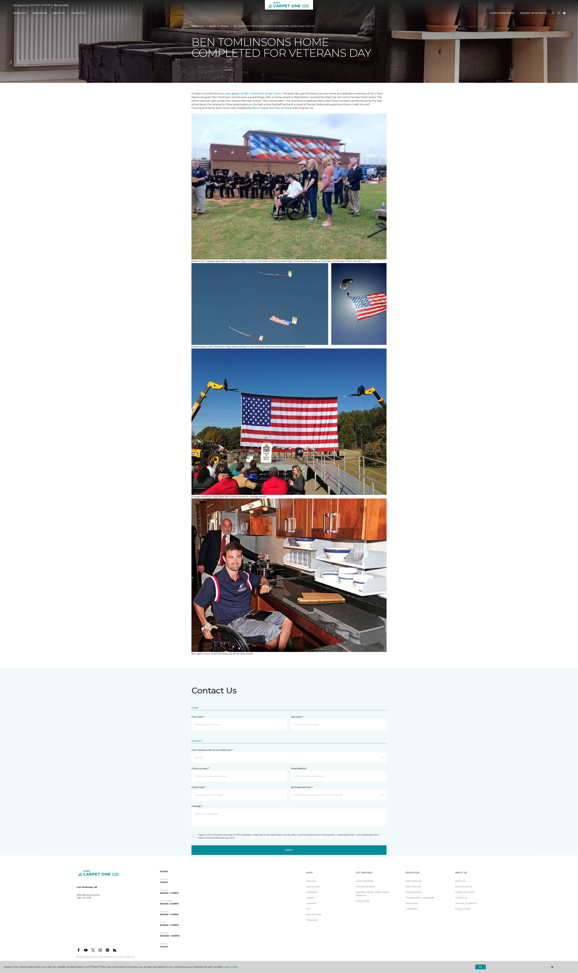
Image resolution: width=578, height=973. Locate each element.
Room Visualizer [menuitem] (364, 881)
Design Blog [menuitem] (362, 901)
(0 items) (564, 13)
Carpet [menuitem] (310, 897)
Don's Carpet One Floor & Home (272, 108)
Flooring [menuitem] (310, 881)
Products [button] (19, 13)
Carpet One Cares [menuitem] (465, 892)
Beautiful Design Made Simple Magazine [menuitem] (372, 894)
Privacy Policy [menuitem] (462, 908)
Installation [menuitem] (412, 908)
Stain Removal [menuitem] (413, 881)
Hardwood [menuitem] (311, 892)
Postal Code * (198, 787)
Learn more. (230, 966)
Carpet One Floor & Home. (99, 957)
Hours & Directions (501, 13)
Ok (480, 966)
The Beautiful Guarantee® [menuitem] (420, 897)
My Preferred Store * (301, 787)
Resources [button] (40, 13)
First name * (197, 717)
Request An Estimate (533, 13)
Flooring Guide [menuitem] (413, 892)
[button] (553, 13)
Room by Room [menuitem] (463, 886)
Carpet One (197, 26)
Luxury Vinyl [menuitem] (313, 886)
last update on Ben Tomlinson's (245, 93)
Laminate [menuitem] (311, 903)
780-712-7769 (61, 5)
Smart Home (273, 93)
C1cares (224, 26)
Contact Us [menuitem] (78, 13)
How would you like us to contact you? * (212, 750)
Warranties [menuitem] (411, 903)
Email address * (299, 768)
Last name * (297, 717)
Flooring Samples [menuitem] (365, 886)
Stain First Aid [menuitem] (413, 886)
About (212, 26)
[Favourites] (558, 13)
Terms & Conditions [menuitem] (466, 903)
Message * (196, 806)
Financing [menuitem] (311, 920)
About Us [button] (59, 13)
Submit (289, 850)
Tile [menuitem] (308, 908)
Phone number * (200, 768)
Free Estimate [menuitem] (314, 914)
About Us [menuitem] (460, 881)
